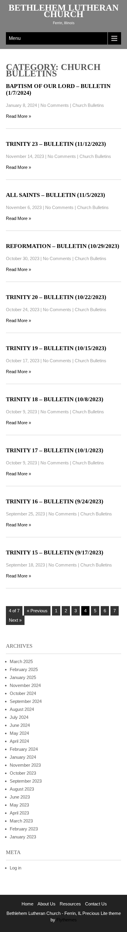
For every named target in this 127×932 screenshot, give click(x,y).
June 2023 (20, 796)
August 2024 (22, 709)
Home (27, 903)
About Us (47, 903)
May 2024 (19, 733)
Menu (15, 38)
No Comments (54, 105)
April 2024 (19, 741)
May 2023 (19, 804)
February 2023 (24, 828)
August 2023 (22, 788)
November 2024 (25, 685)
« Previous (37, 610)
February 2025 (24, 669)
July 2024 (19, 717)
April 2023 (19, 812)
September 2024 (26, 701)
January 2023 (23, 836)
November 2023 (25, 765)
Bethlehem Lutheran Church (64, 11)
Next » (15, 620)
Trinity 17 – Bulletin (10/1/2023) (54, 450)
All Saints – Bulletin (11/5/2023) (55, 195)
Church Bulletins (88, 105)
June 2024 (20, 725)
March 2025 (21, 661)
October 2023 (23, 773)
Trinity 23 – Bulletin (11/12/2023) (56, 144)
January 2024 (23, 757)
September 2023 (26, 781)
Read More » (18, 116)
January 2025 (23, 677)
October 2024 (23, 693)
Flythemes (66, 919)
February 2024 (24, 749)
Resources (70, 903)
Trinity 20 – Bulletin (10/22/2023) (56, 297)
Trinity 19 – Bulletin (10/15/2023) (56, 348)
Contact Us (96, 903)
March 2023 (21, 820)
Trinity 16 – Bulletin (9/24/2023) (54, 501)
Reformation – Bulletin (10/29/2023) (62, 246)
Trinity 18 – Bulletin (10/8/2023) (54, 399)
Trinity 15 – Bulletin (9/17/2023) (54, 552)
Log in (15, 867)
